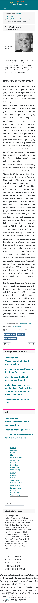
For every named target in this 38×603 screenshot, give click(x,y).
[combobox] (14, 503)
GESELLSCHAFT (16, 460)
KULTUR (13, 473)
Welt (11, 455)
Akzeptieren (6, 601)
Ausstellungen (15, 480)
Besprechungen (16, 470)
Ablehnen (17, 601)
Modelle (13, 463)
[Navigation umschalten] (5, 8)
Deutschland (14, 450)
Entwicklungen (15, 493)
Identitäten (14, 465)
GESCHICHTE (15, 486)
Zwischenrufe (16, 327)
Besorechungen (16, 457)
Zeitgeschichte (15, 488)
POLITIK (13, 448)
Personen (13, 490)
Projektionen (14, 467)
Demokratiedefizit (10, 338)
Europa (12, 452)
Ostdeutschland (9, 334)
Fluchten (13, 475)
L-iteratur (13, 478)
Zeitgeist (21, 334)
